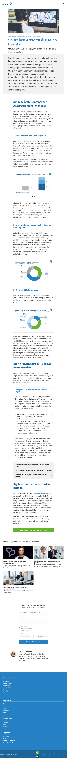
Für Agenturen (7, 690)
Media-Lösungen (7, 683)
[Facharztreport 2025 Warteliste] (37, 756)
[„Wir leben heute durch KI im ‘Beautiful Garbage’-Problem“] (18, 552)
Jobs (4, 724)
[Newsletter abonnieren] (37, 752)
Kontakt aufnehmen (8, 692)
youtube (44, 754)
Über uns (5, 722)
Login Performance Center (10, 694)
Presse (5, 726)
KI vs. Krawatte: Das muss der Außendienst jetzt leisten (47, 562)
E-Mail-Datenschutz (8, 742)
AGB (4, 738)
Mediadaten (6, 685)
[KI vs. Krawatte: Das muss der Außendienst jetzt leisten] (49, 552)
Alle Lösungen (7, 687)
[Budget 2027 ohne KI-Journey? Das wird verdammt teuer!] (18, 578)
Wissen (5, 704)
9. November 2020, (13, 36)
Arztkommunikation (23, 36)
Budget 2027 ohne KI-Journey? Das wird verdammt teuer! (15, 588)
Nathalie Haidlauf (36, 36)
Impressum (6, 736)
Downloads (6, 706)
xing (58, 754)
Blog (4, 708)
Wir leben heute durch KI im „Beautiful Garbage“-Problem (14, 562)
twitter (53, 754)
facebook (49, 754)
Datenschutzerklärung (9, 740)
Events (5, 712)
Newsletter (6, 710)
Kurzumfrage (40, 494)
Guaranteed (6, 681)
